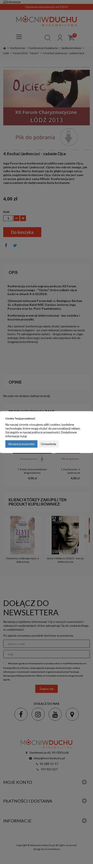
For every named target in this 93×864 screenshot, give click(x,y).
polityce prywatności (46, 432)
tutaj (23, 436)
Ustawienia (48, 444)
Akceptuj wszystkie (21, 444)
